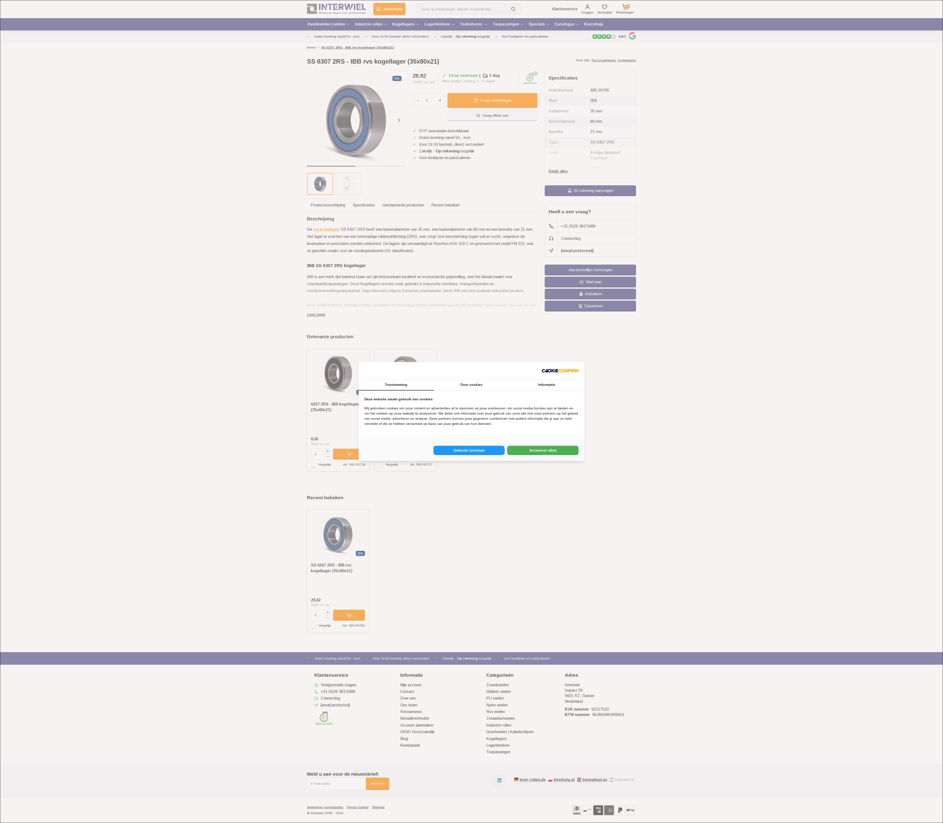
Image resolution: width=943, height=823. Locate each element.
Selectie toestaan (469, 450)
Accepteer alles (543, 450)
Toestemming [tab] (396, 385)
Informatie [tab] (546, 385)
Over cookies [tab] (471, 385)
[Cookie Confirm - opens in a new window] (560, 370)
